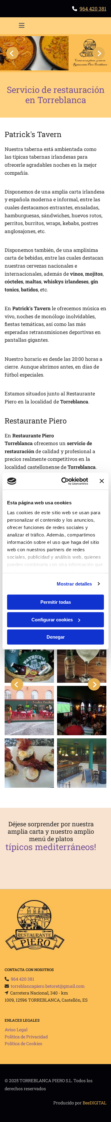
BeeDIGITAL (94, 1103)
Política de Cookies (23, 1043)
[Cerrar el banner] (102, 481)
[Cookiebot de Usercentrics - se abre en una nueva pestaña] (65, 481)
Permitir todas (55, 602)
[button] (22, 26)
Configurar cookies (52, 619)
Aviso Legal (16, 1029)
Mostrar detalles (74, 583)
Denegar (56, 637)
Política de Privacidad (26, 1037)
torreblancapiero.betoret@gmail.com (48, 986)
